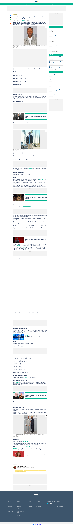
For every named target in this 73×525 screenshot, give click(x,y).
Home (20, 4)
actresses (41, 179)
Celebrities (51, 59)
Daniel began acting (27, 206)
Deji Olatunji (15, 448)
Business (36, 4)
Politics (30, 4)
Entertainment (41, 4)
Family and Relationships (52, 51)
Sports (53, 4)
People (46, 4)
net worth (25, 377)
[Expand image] (46, 27)
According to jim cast (42, 470)
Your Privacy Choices (37, 524)
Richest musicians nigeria (28, 470)
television (19, 245)
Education (49, 4)
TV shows (24, 247)
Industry (50, 31)
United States (20, 226)
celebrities (18, 382)
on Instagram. (26, 441)
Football (50, 41)
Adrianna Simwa (23, 20)
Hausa (23, 4)
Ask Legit (17, 12)
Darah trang (36, 470)
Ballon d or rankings (19, 470)
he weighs (30, 168)
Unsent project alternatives (20, 471)
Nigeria (27, 4)
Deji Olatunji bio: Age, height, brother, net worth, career (28, 446)
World (33, 4)
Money (50, 76)
